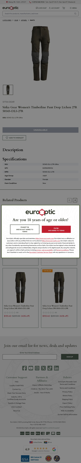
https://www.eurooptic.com (45, 238)
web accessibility (47, 250)
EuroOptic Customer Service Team (40, 252)
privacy (38, 250)
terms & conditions (62, 250)
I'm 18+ (56, 229)
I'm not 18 (24, 229)
